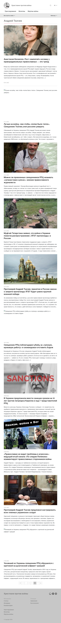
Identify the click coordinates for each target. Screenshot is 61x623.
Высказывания (34, 603)
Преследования (10, 11)
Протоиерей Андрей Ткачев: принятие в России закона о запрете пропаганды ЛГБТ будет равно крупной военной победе (30, 291)
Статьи (6, 601)
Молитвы (22, 11)
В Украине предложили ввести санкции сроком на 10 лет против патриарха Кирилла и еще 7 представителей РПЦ (30, 400)
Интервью (7, 603)
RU (55, 5)
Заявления (33, 601)
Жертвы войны (33, 11)
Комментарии (8, 605)
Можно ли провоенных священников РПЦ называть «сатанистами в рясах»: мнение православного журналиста (28, 180)
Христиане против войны (21, 5)
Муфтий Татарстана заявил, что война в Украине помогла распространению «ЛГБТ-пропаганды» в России (27, 235)
